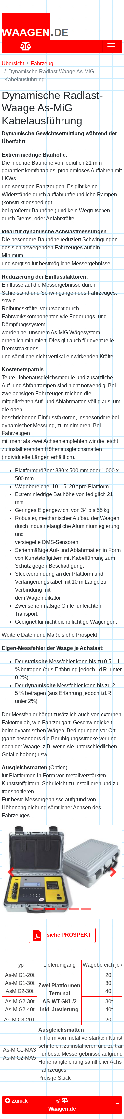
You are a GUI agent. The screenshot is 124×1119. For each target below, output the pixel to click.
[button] (11, 872)
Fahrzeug (42, 63)
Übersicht (13, 63)
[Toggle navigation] (111, 46)
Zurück (19, 1101)
